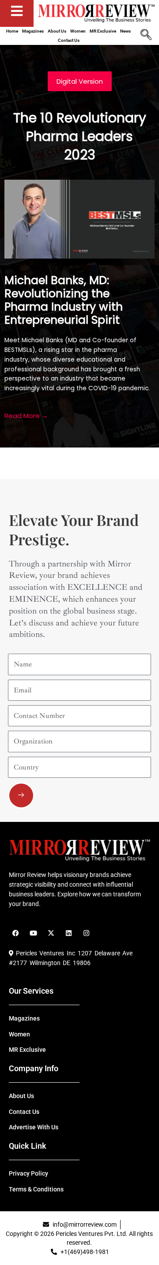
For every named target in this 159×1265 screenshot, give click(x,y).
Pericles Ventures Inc (44, 953)
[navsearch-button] (146, 35)
